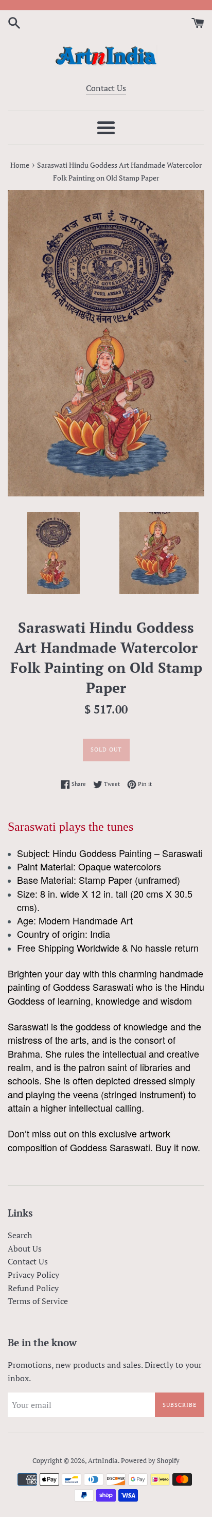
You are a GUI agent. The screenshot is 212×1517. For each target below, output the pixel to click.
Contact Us (106, 88)
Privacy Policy (33, 1274)
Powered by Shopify (150, 1460)
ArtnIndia (103, 1460)
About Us (25, 1248)
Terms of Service (38, 1301)
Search (20, 1235)
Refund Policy (33, 1288)
